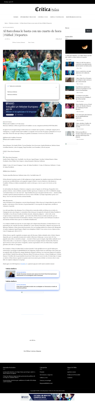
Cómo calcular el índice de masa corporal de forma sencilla (83, 125)
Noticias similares (12, 92)
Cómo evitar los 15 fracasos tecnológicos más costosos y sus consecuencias (84, 79)
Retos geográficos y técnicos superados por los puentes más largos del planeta (83, 134)
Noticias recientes (8, 27)
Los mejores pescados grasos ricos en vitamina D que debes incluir (83, 97)
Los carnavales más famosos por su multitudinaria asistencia (84, 116)
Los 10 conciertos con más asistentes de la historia (83, 72)
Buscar (67, 28)
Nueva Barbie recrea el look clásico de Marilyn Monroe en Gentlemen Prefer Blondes (84, 107)
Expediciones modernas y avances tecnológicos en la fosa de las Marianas (83, 88)
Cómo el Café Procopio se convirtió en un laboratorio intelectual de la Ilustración (84, 64)
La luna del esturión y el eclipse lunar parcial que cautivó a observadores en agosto (78, 56)
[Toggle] (56, 87)
